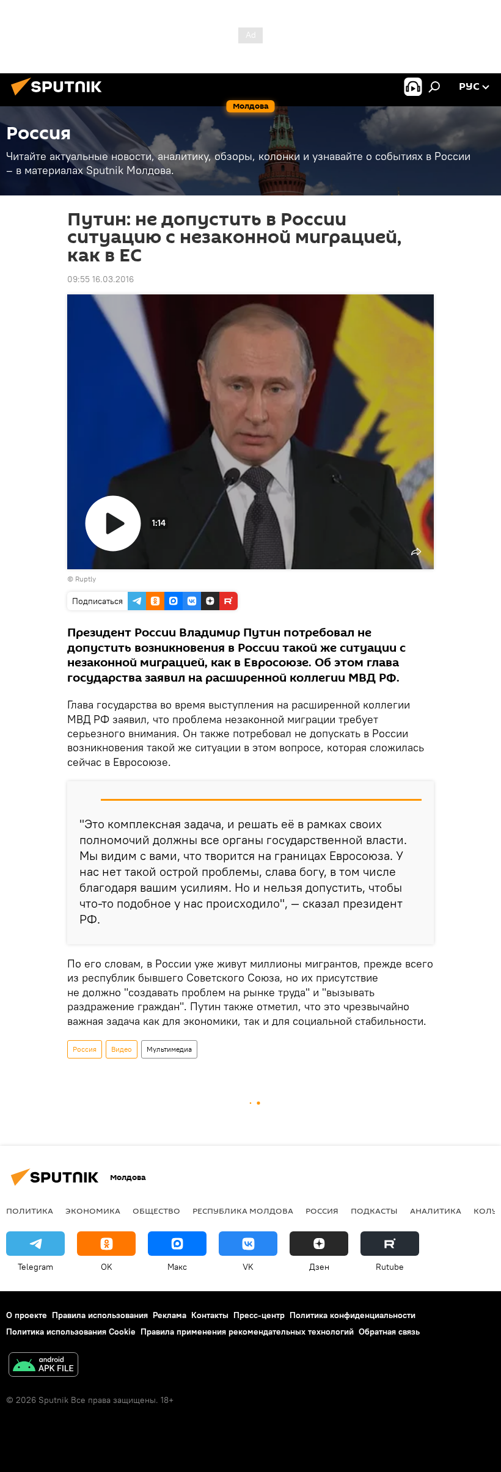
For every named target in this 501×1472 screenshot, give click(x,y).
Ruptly (85, 578)
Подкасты (374, 1210)
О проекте (26, 1315)
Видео (121, 1049)
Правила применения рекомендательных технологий (247, 1331)
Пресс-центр (259, 1315)
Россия (85, 1049)
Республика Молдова (242, 1210)
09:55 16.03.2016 (100, 279)
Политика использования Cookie (71, 1331)
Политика (29, 1210)
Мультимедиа (169, 1049)
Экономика (92, 1210)
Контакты (210, 1315)
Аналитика (435, 1210)
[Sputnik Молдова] (60, 97)
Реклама (169, 1315)
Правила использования (100, 1315)
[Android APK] (43, 1366)
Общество (156, 1210)
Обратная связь (389, 1331)
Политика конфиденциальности (352, 1315)
